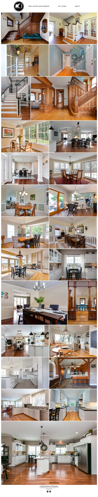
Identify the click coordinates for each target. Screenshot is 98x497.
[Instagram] (47, 491)
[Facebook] (50, 491)
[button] (39, 6)
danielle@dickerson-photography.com (49, 487)
